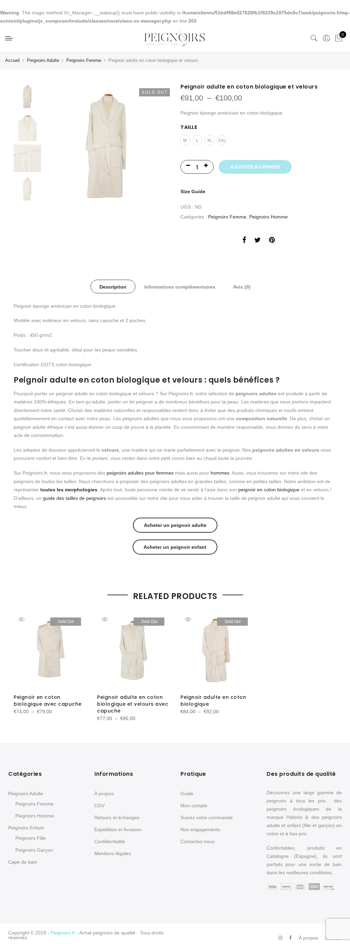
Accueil (12, 60)
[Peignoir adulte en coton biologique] (216, 650)
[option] (107, 164)
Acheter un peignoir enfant (175, 547)
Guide (186, 793)
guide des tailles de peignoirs (74, 498)
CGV (99, 805)
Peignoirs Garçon (34, 850)
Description (112, 287)
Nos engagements (200, 829)
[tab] (113, 286)
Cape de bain (22, 862)
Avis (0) (242, 287)
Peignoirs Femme (83, 60)
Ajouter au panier (255, 167)
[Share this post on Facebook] (244, 240)
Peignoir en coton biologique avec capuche (48, 700)
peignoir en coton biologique (268, 489)
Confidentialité (109, 841)
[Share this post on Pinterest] (272, 240)
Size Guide (192, 191)
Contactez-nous (197, 841)
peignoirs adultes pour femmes (140, 473)
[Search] (314, 38)
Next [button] (157, 164)
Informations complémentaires (179, 287)
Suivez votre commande (206, 817)
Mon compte (193, 805)
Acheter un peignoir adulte (175, 525)
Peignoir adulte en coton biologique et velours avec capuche (132, 704)
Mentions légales (112, 853)
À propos (104, 793)
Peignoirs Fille (30, 838)
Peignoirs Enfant (26, 827)
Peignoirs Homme (268, 217)
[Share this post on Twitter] (257, 240)
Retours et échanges (116, 817)
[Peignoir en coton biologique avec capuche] (50, 650)
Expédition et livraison (118, 829)
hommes (220, 473)
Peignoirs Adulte (43, 60)
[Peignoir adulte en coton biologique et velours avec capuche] (133, 650)
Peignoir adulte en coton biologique (213, 700)
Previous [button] (61, 164)
